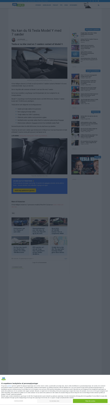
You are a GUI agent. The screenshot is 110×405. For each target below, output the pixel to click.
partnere (9, 385)
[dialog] (55, 390)
